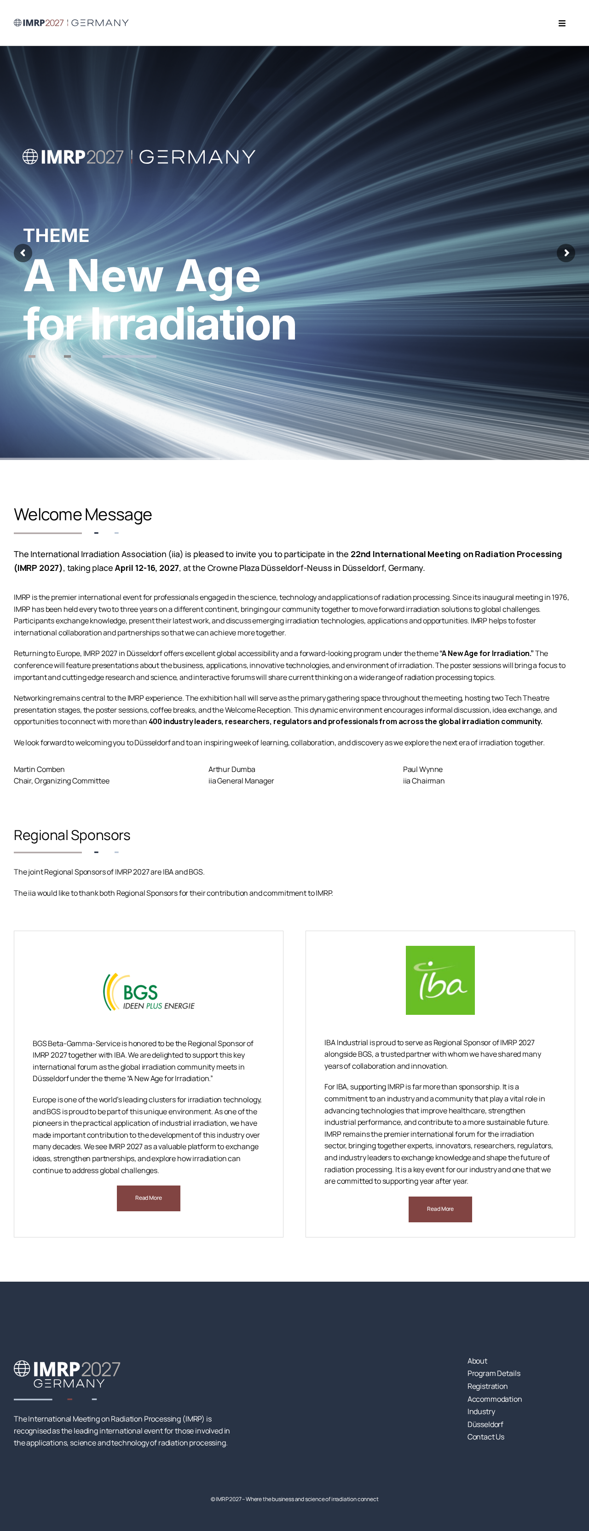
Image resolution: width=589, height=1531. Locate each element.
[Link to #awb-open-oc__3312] (562, 23)
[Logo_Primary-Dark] (71, 20)
